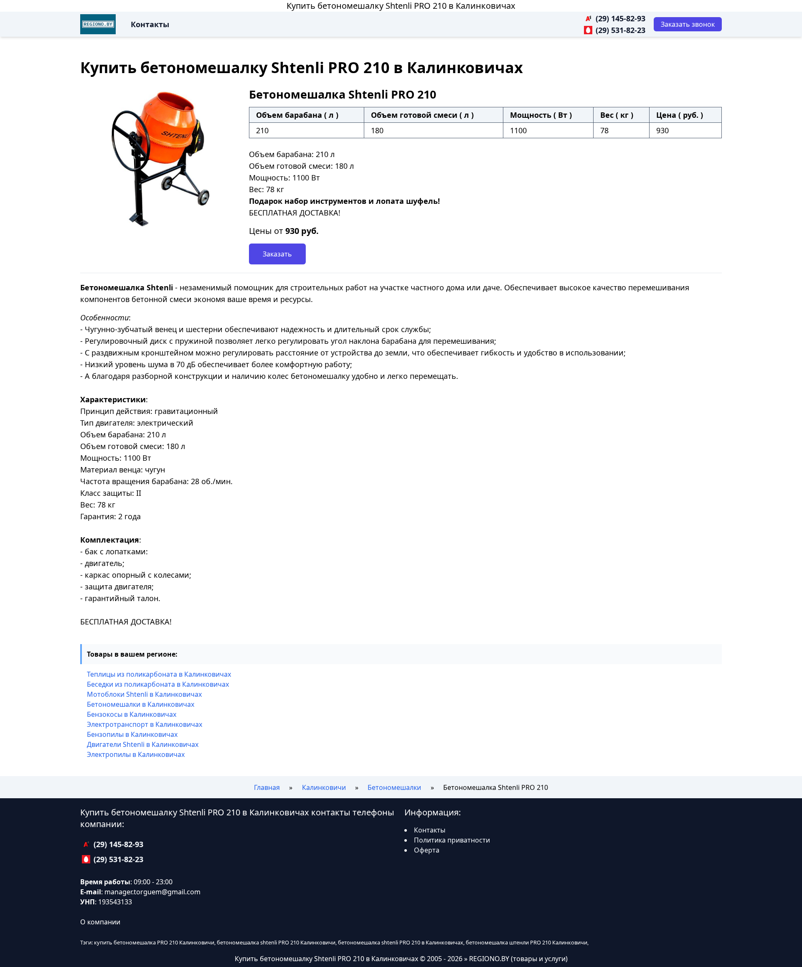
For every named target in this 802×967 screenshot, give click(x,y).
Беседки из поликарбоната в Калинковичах (158, 684)
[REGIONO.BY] (98, 24)
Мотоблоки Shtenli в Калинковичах (144, 694)
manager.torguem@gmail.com (152, 891)
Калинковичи (324, 787)
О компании (100, 921)
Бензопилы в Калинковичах (132, 734)
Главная (267, 787)
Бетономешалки (394, 787)
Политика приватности (452, 840)
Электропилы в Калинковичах (136, 754)
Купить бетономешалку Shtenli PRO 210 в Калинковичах (401, 5)
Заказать (277, 254)
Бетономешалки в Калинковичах (140, 704)
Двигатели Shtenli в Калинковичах (142, 744)
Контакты (150, 24)
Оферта (426, 850)
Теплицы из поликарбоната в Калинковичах (159, 674)
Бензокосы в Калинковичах (131, 714)
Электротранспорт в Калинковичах (144, 724)
